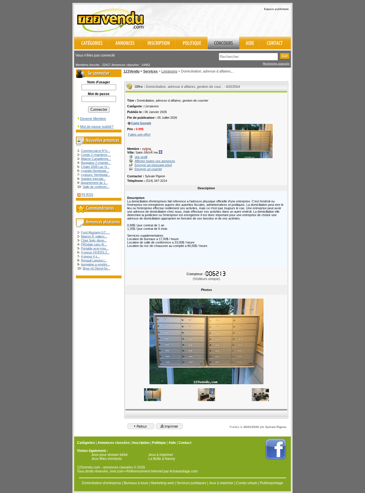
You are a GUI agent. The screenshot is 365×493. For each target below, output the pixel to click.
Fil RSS (87, 195)
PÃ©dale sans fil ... (94, 244)
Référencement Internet (144, 471)
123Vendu (131, 71)
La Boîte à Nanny (161, 459)
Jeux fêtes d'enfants (106, 459)
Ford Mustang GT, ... (95, 232)
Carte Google (141, 123)
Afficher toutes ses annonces (155, 161)
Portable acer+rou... (94, 248)
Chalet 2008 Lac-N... (95, 166)
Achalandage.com (183, 471)
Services (150, 71)
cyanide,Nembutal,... (95, 170)
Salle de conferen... (96, 186)
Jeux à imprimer (160, 455)
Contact (185, 443)
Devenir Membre (93, 119)
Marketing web (162, 483)
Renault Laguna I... (94, 260)
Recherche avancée (276, 63)
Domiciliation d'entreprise (101, 483)
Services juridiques (191, 483)
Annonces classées (114, 443)
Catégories (86, 443)
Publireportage (271, 483)
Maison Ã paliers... (94, 236)
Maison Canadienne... (96, 158)
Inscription (140, 443)
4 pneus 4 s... (90, 256)
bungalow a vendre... (95, 264)
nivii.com (116, 471)
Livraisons (169, 71)
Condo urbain (246, 483)
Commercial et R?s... (95, 150)
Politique (159, 443)
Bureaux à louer (136, 483)
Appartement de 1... (94, 182)
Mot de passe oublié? (96, 127)
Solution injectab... (93, 178)
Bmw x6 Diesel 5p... (96, 268)
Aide (172, 443)
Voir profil (141, 157)
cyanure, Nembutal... (95, 174)
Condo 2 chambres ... (96, 154)
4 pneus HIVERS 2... (95, 252)
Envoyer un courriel (148, 169)
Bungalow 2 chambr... (96, 162)
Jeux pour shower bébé (109, 455)
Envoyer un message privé (153, 165)
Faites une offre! (139, 134)
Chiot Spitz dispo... (94, 240)
